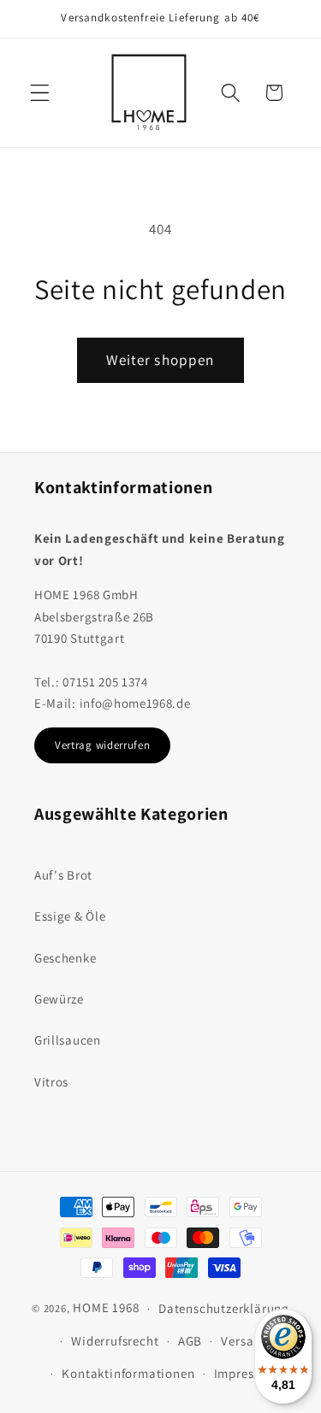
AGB (190, 1341)
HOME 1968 (106, 1307)
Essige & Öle (69, 916)
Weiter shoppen (160, 359)
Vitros (51, 1082)
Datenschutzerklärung (223, 1308)
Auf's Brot (63, 875)
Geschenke (65, 958)
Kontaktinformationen (128, 1373)
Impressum (246, 1373)
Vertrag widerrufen (102, 745)
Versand (245, 1341)
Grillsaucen (67, 1040)
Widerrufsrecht (114, 1341)
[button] (40, 93)
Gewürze (59, 999)
